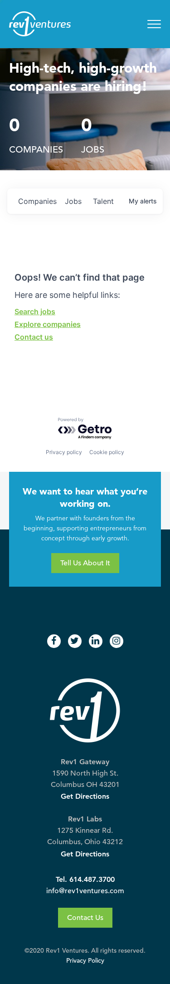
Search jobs (35, 311)
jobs (73, 201)
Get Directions (85, 796)
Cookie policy (106, 452)
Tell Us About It (85, 563)
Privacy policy (64, 452)
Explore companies (48, 324)
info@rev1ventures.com (85, 890)
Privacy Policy (85, 960)
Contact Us (85, 917)
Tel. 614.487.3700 (85, 879)
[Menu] (154, 24)
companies (37, 201)
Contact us (34, 336)
